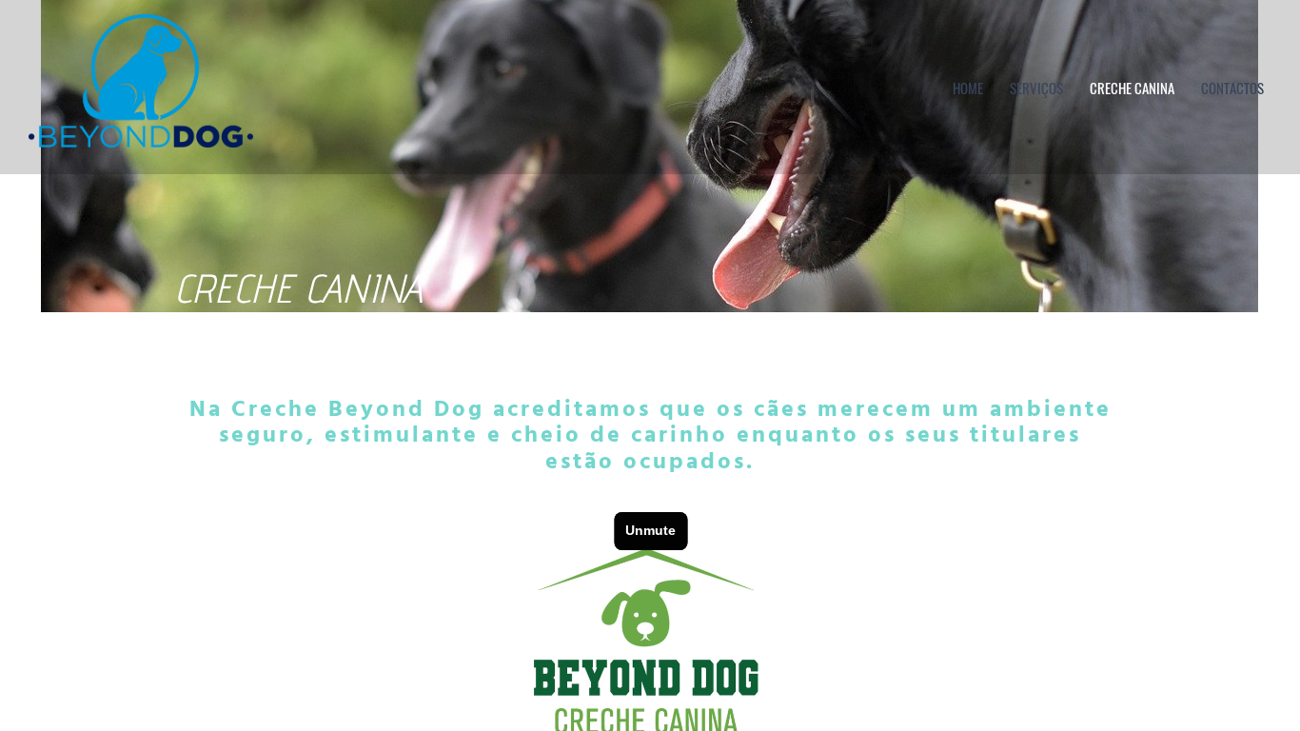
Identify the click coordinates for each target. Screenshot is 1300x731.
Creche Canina (1132, 87)
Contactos (1232, 87)
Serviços (1036, 87)
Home (968, 87)
